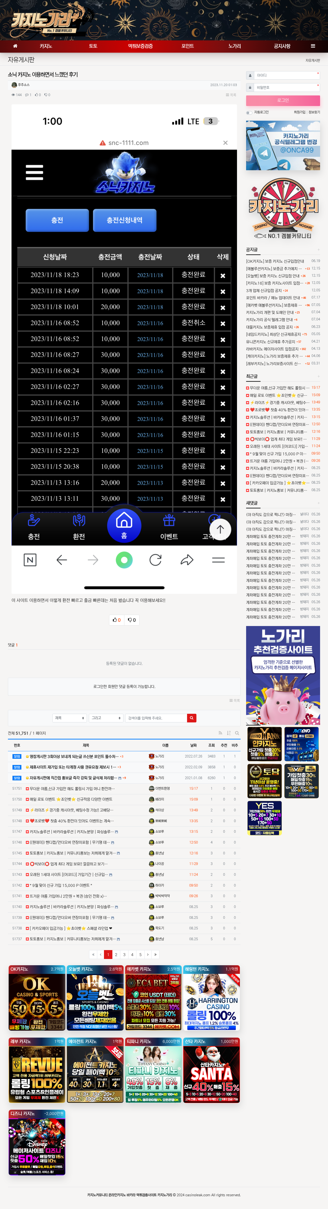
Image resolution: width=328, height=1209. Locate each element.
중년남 (159, 853)
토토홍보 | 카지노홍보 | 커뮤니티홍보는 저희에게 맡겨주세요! (279, 432)
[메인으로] (15, 46)
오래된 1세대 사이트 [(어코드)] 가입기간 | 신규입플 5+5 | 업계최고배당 (279, 446)
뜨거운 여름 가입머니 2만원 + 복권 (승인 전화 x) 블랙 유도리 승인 (279, 461)
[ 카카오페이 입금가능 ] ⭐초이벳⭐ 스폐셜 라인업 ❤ (279, 483)
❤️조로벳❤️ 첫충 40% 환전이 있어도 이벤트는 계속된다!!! (279, 410)
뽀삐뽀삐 (161, 821)
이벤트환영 (162, 788)
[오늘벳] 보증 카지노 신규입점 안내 (272, 276)
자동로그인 (261, 112)
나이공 (159, 864)
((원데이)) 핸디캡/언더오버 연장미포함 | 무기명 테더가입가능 (279, 424)
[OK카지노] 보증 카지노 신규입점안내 (275, 261)
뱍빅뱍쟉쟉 (162, 896)
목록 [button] (232, 95)
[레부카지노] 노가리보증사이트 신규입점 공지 (275, 364)
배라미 (159, 799)
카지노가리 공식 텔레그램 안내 (269, 320)
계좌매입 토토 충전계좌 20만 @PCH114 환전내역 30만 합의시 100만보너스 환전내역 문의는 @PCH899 (272, 536)
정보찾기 (314, 112)
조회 (211, 745)
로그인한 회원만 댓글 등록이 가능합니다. (124, 686)
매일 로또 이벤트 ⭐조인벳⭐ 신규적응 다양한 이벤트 (279, 395)
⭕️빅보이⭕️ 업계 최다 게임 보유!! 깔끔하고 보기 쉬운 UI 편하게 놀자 (279, 439)
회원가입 (300, 112)
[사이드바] (313, 46)
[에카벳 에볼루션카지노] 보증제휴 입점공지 (275, 305)
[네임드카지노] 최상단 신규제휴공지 (273, 334)
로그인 (283, 100)
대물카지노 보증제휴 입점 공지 (269, 327)
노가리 (159, 756)
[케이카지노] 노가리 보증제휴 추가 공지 (275, 356)
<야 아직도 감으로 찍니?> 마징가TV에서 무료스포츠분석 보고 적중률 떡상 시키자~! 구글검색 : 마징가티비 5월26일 (272, 515)
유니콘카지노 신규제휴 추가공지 (270, 342)
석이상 (159, 810)
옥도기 (159, 928)
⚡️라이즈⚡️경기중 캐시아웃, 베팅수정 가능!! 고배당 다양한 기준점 (279, 403)
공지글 (252, 249)
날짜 (193, 745)
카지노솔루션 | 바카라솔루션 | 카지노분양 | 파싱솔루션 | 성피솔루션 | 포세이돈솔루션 (279, 417)
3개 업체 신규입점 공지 (264, 290)
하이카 (159, 885)
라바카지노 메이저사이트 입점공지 (272, 349)
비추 (235, 745)
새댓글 (252, 503)
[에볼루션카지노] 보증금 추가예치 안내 (275, 269)
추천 (224, 745)
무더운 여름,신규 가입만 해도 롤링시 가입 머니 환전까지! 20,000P (279, 388)
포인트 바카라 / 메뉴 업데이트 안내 (273, 298)
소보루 (159, 831)
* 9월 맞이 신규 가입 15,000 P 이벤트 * (279, 454)
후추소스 (24, 85)
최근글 (252, 376)
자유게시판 (313, 61)
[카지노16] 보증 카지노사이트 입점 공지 (275, 283)
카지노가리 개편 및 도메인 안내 (270, 312)
